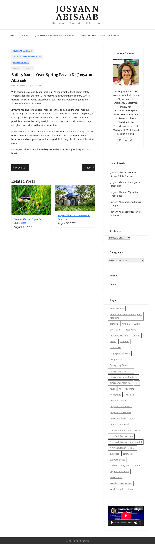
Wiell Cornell (116, 489)
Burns (137, 323)
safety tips (128, 453)
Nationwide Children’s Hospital (125, 430)
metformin (125, 424)
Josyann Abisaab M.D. (121, 406)
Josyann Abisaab (77, 13)
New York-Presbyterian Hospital (126, 442)
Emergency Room (119, 365)
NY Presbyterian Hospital (122, 447)
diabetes (124, 341)
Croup (113, 341)
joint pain (130, 394)
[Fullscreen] (140, 522)
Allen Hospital (117, 308)
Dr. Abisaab (115, 347)
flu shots (129, 388)
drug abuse (116, 359)
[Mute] (135, 522)
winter (130, 489)
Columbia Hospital (119, 335)
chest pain (115, 329)
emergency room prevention (27, 56)
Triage (136, 465)
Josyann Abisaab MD (120, 412)
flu (120, 388)
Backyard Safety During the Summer (100, 35)
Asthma (126, 323)
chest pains (130, 329)
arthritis (114, 323)
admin (38, 85)
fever (112, 388)
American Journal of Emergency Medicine (126, 316)
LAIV (132, 418)
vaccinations (116, 477)
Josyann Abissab (118, 418)
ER (136, 382)
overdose (114, 453)
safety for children (22, 68)
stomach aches (117, 459)
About (25, 35)
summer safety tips (119, 465)
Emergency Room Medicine (124, 376)
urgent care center (119, 471)
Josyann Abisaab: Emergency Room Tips (55, 35)
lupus (113, 424)
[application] (126, 516)
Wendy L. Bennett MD (121, 483)
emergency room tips (121, 382)
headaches (115, 394)
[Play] (112, 522)
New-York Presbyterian (121, 436)
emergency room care (121, 371)
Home (13, 35)
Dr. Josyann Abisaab (22, 51)
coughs (136, 335)
